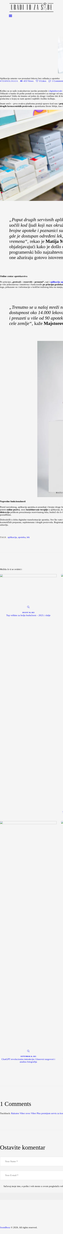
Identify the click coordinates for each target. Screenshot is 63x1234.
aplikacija (12, 537)
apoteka (22, 537)
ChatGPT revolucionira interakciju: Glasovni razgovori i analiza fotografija (28, 1060)
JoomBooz (5, 1227)
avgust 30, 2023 (28, 612)
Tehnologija (9, 81)
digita (52, 91)
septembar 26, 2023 (28, 1056)
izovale (59, 91)
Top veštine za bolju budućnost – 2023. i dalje (28, 615)
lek (28, 537)
